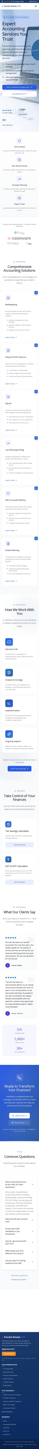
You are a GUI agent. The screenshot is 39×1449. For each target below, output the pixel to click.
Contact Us (6, 1434)
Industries (5, 1427)
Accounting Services (9, 1424)
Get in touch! (8, 1354)
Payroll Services (7, 1372)
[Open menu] (35, 6)
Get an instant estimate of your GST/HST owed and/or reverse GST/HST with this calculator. (18, 873)
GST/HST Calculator (9, 1398)
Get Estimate (19, 882)
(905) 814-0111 (33, 1)
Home (4, 1421)
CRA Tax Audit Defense (10, 1375)
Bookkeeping (6, 1385)
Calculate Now (19, 845)
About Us (5, 1431)
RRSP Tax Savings (8, 1404)
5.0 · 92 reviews (14, 1)
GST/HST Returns (8, 1382)
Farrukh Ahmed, (11, 6)
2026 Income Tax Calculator (11, 1395)
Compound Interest (8, 1408)
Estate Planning (7, 1378)
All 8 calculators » (7, 1412)
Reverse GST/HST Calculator (11, 1401)
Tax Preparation (7, 1369)
